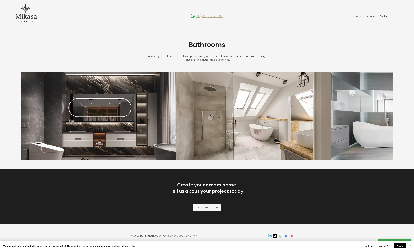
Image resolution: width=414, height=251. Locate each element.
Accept (400, 245)
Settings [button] (369, 245)
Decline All (383, 245)
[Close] (410, 245)
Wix (195, 235)
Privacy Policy (128, 245)
